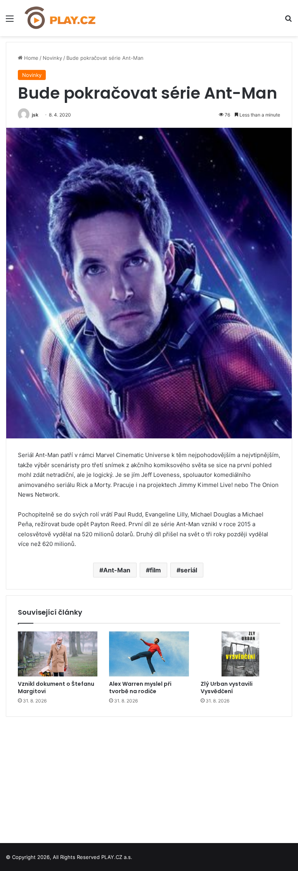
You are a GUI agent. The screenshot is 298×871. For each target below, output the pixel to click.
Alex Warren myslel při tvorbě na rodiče (140, 687)
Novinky (52, 58)
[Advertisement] (149, 777)
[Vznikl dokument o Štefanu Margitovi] (57, 653)
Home (30, 58)
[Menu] (10, 21)
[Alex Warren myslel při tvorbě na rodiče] (149, 653)
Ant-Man (116, 570)
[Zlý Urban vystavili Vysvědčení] (240, 653)
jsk (35, 115)
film (155, 570)
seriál (188, 570)
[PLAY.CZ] (60, 18)
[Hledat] (288, 21)
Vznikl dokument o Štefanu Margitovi (56, 687)
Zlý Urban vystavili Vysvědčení (227, 687)
